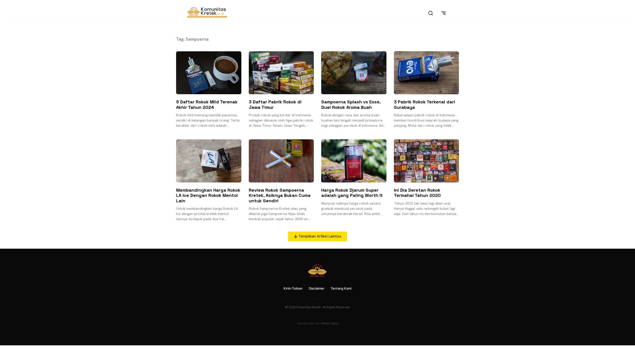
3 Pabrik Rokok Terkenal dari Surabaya (424, 104)
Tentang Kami (341, 288)
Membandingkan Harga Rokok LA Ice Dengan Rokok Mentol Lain (208, 195)
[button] (317, 236)
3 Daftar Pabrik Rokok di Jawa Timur (275, 104)
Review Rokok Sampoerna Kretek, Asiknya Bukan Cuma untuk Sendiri (280, 195)
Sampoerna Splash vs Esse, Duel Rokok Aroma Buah (351, 104)
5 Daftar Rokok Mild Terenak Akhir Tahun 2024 (207, 104)
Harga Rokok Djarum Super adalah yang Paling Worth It (352, 192)
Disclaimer (316, 288)
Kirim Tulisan (293, 288)
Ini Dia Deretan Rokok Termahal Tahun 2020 (417, 192)
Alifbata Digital (329, 323)
